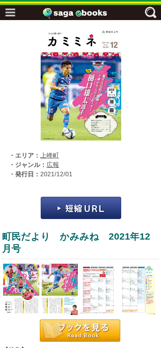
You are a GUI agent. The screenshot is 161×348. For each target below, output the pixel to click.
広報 (53, 165)
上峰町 (49, 155)
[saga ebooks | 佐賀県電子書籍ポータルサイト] (82, 13)
